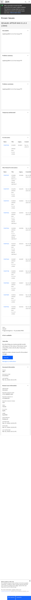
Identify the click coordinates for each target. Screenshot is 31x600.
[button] (29, 580)
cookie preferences (6, 591)
